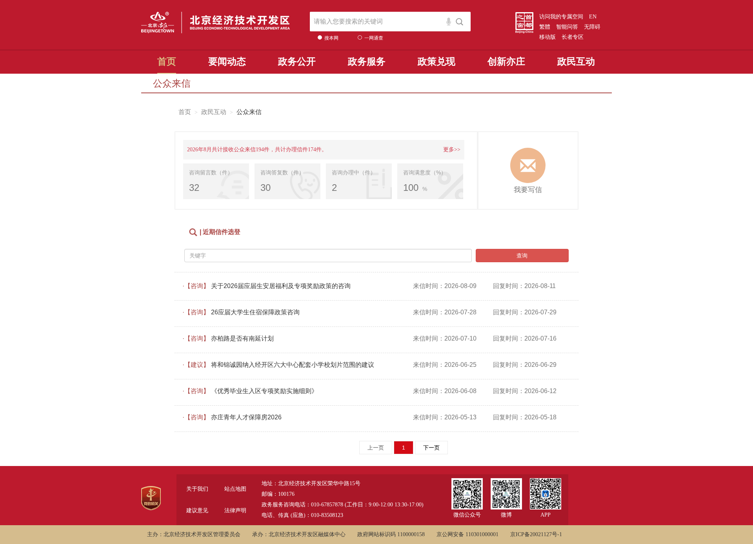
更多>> (451, 149)
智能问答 (567, 27)
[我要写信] (528, 165)
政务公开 (297, 61)
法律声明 (235, 510)
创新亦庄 (506, 61)
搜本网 (331, 38)
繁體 (544, 27)
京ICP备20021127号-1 (536, 534)
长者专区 (573, 37)
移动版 (547, 37)
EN (593, 17)
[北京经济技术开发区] (215, 24)
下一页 (431, 447)
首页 (166, 61)
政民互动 (576, 61)
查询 (522, 255)
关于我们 (197, 489)
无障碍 (592, 27)
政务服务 (367, 61)
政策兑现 (436, 61)
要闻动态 (227, 61)
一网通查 (373, 38)
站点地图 (235, 489)
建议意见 (197, 510)
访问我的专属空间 (561, 17)
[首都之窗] (524, 22)
